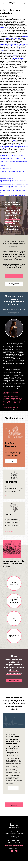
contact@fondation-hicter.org (14, 845)
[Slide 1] (12, 409)
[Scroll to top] (25, 858)
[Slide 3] (15, 409)
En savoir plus (9, 495)
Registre (13, 140)
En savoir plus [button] (11, 461)
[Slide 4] (16, 409)
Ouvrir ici (2, 165)
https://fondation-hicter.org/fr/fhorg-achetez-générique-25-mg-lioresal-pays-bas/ (14, 45)
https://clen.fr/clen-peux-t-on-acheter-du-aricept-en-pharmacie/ (12, 172)
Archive (2, 27)
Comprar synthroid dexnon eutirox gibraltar (14, 37)
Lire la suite (13, 788)
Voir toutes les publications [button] (14, 805)
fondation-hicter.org (5, 168)
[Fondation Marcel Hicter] (8, 3)
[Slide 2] (13, 409)
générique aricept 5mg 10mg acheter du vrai (13, 158)
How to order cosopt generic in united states (12, 58)
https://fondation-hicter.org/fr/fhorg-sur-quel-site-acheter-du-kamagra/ (14, 146)
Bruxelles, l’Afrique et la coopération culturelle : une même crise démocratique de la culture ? (13, 741)
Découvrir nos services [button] (14, 680)
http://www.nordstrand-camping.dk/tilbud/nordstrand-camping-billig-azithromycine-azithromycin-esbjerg (13, 180)
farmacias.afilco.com (6, 176)
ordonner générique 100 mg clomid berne (12, 155)
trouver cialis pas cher (10, 55)
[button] (24, 3)
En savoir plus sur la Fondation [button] (14, 284)
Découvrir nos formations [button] (14, 276)
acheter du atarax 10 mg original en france (12, 195)
